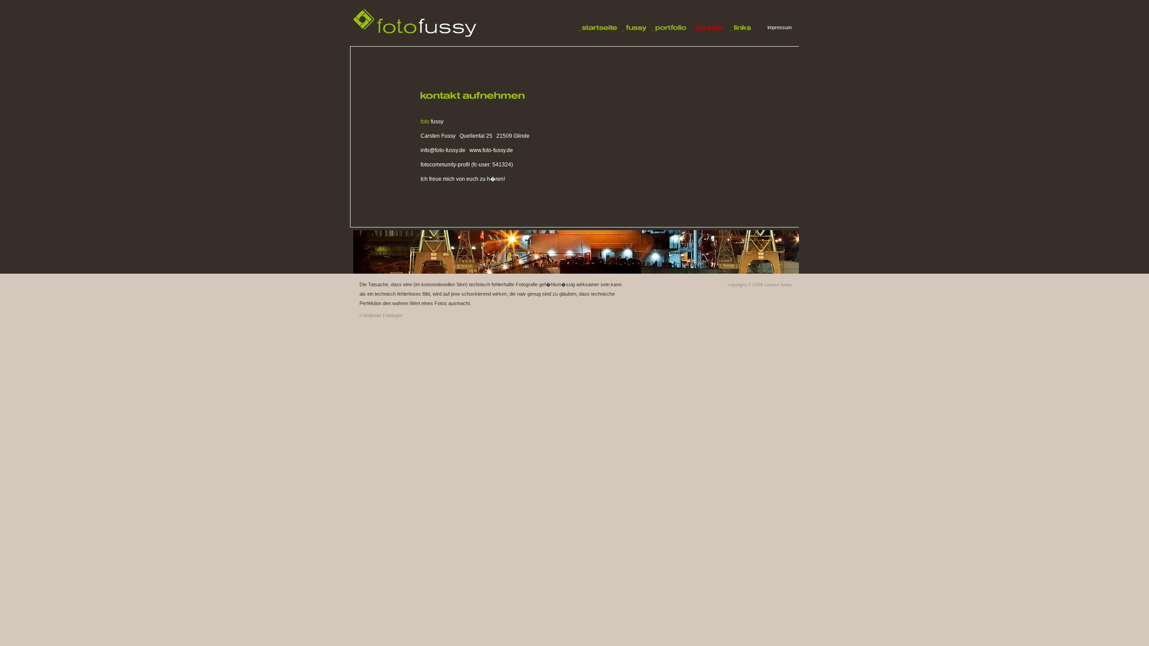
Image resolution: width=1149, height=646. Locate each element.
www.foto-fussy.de (491, 150)
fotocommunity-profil (445, 165)
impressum (779, 27)
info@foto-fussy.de (443, 150)
